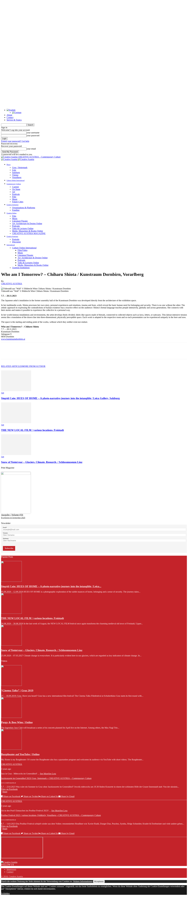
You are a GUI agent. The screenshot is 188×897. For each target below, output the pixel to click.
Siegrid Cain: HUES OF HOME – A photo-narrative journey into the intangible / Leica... (51, 586)
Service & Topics (14, 120)
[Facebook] (5, 353)
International (11, 245)
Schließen (5, 893)
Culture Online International (15, 180)
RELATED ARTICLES (11, 366)
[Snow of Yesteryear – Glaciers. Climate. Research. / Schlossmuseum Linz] (16, 454)
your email (31, 149)
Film (14, 197)
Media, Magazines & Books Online (27, 231)
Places (8, 164)
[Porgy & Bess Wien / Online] (11, 717)
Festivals (16, 194)
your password (33, 135)
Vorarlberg (16, 177)
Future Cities (17, 202)
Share (4, 792)
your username (33, 132)
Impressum (11, 869)
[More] (45, 353)
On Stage (16, 189)
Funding (15, 210)
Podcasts (16, 226)
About (9, 115)
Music (14, 199)
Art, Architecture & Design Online (27, 223)
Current (15, 187)
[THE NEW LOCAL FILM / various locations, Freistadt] (16, 422)
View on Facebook (9, 789)
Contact (10, 117)
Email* (5, 527)
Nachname (6, 538)
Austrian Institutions (21, 267)
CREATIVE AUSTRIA (11, 283)
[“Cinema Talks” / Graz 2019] (11, 685)
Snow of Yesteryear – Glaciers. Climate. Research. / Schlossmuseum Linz (41, 462)
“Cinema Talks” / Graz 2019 (17, 690)
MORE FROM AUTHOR (33, 366)
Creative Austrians (12, 236)
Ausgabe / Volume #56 (12, 514)
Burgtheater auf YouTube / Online (20, 754)
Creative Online (12, 213)
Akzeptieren (99, 881)
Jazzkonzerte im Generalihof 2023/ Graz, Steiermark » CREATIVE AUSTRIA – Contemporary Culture (46, 778)
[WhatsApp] (35, 353)
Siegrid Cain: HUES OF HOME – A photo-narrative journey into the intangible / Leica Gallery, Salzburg (60, 398)
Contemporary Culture (14, 184)
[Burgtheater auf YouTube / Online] (11, 749)
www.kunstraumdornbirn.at (13, 339)
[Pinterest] (25, 353)
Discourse (16, 242)
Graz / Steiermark (19, 167)
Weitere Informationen (82, 881)
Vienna (15, 175)
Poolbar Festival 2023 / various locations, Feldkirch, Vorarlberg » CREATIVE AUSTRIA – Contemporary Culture (51, 815)
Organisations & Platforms (23, 207)
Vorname (5, 533)
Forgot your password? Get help (15, 141)
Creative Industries (12, 204)
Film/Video (22, 250)
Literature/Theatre (20, 221)
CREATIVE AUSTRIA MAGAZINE (29, 233)
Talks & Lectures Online (22, 228)
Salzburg (16, 172)
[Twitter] (15, 353)
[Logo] (9, 159)
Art (13, 192)
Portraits (15, 239)
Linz (14, 170)
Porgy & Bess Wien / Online (17, 722)
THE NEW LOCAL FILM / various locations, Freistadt (32, 430)
